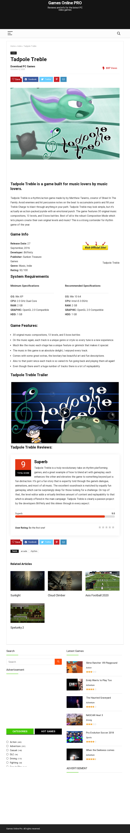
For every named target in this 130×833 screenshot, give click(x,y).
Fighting (14, 762)
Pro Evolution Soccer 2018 (100, 732)
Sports (89, 737)
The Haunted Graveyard (98, 697)
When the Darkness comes (100, 750)
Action (13, 742)
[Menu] (10, 33)
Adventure (15, 746)
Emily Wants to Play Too (99, 680)
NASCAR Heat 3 (94, 715)
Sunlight (15, 595)
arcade (24, 551)
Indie (19, 46)
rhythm (34, 551)
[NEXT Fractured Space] (127, 825)
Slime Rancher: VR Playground (101, 662)
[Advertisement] (65, 18)
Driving (13, 758)
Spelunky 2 (17, 627)
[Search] (119, 33)
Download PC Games (22, 66)
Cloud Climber (56, 595)
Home (13, 46)
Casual (13, 750)
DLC (12, 754)
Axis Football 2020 (97, 595)
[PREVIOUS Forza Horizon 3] (3, 825)
